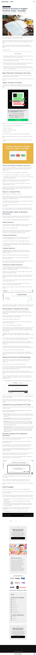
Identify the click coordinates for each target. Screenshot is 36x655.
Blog (5, 12)
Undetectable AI (7, 511)
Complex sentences (6, 250)
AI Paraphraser (14, 604)
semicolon (5, 333)
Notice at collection (18, 653)
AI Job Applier (14, 602)
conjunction (4, 198)
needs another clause (20, 176)
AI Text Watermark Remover (16, 612)
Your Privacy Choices (28, 653)
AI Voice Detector (14, 607)
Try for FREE (18, 119)
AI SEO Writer (14, 618)
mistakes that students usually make (16, 410)
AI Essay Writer (14, 616)
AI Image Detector (14, 609)
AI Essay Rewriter (28, 396)
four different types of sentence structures (20, 219)
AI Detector (13, 599)
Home (3, 12)
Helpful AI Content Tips (6, 6)
